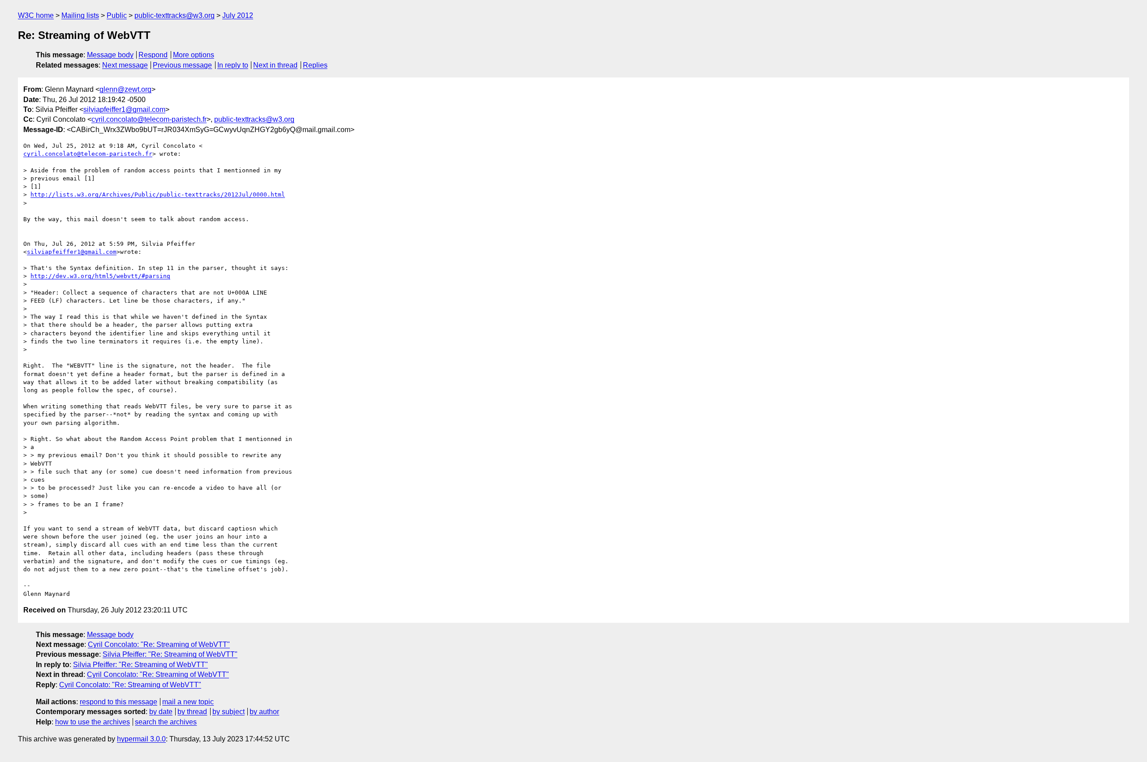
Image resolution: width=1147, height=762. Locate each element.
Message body (110, 55)
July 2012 (237, 15)
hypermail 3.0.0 (141, 739)
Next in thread (275, 65)
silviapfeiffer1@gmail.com (124, 109)
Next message (125, 65)
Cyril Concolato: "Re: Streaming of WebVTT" (159, 644)
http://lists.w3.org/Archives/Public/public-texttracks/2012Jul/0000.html (157, 194)
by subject (228, 711)
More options (193, 55)
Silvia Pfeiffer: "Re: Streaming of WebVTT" (170, 654)
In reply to (232, 65)
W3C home (36, 15)
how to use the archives (92, 722)
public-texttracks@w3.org (174, 15)
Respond (153, 55)
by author (264, 711)
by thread (192, 711)
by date (160, 711)
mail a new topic (188, 702)
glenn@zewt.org (125, 89)
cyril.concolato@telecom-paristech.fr (149, 119)
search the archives (166, 722)
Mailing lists (80, 15)
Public (117, 15)
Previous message (182, 65)
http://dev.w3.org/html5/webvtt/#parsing (100, 276)
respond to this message (118, 702)
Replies (315, 65)
